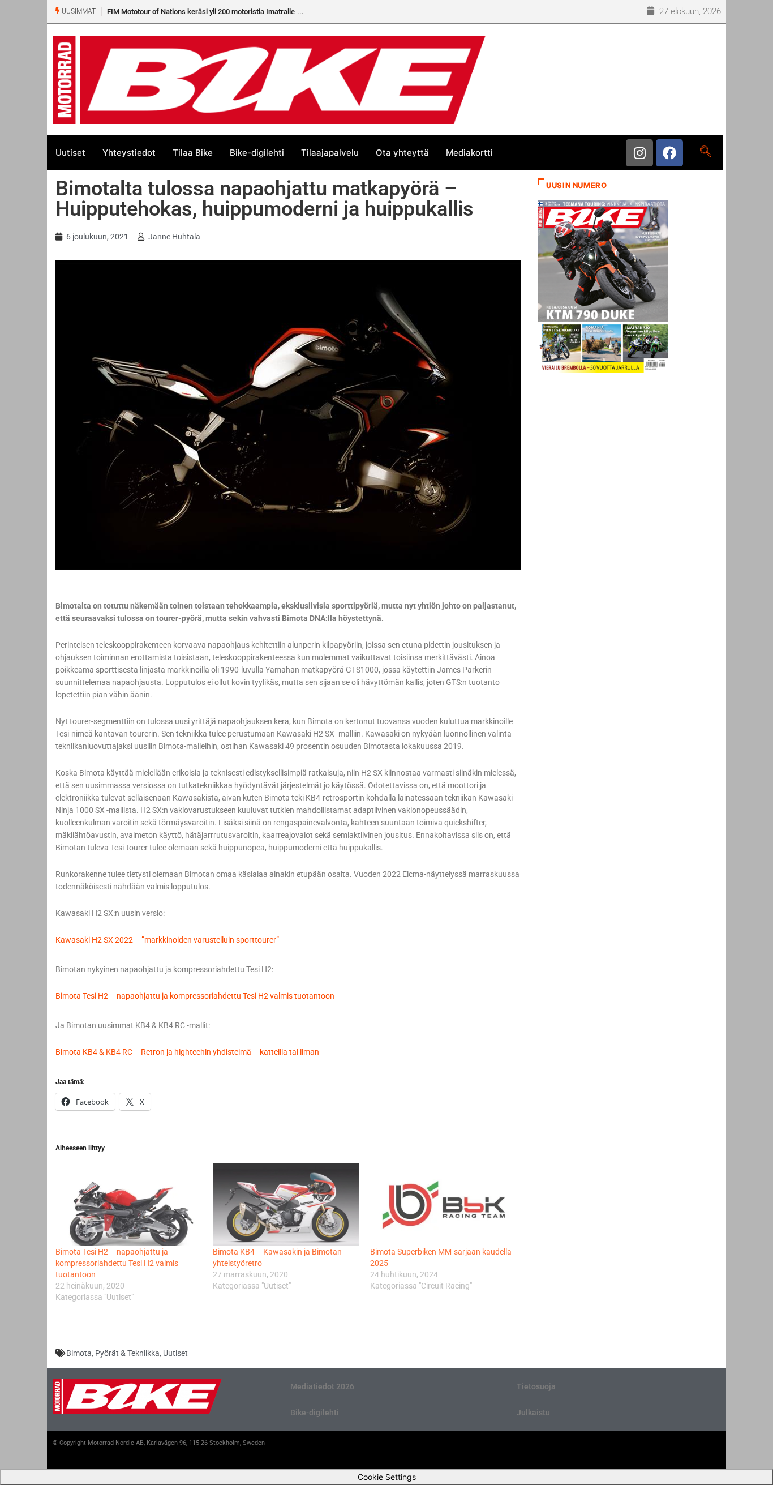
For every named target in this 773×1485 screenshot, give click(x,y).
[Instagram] (639, 152)
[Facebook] (669, 152)
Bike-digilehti (257, 152)
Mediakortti (469, 152)
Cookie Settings (387, 1477)
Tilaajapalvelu (330, 152)
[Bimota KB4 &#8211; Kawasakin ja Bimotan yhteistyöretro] (286, 1204)
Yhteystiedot (129, 152)
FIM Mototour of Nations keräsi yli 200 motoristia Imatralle (201, 11)
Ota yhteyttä (402, 152)
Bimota (79, 1353)
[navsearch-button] (705, 152)
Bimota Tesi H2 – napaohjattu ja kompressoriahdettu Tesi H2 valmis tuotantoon (194, 995)
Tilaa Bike (193, 152)
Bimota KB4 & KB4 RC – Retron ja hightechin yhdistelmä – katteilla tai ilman (187, 1051)
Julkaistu (533, 1412)
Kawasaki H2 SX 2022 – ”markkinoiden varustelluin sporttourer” (167, 939)
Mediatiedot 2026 (322, 1386)
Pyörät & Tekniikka (127, 1353)
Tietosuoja (536, 1386)
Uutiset (70, 152)
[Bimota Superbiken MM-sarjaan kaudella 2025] (443, 1204)
